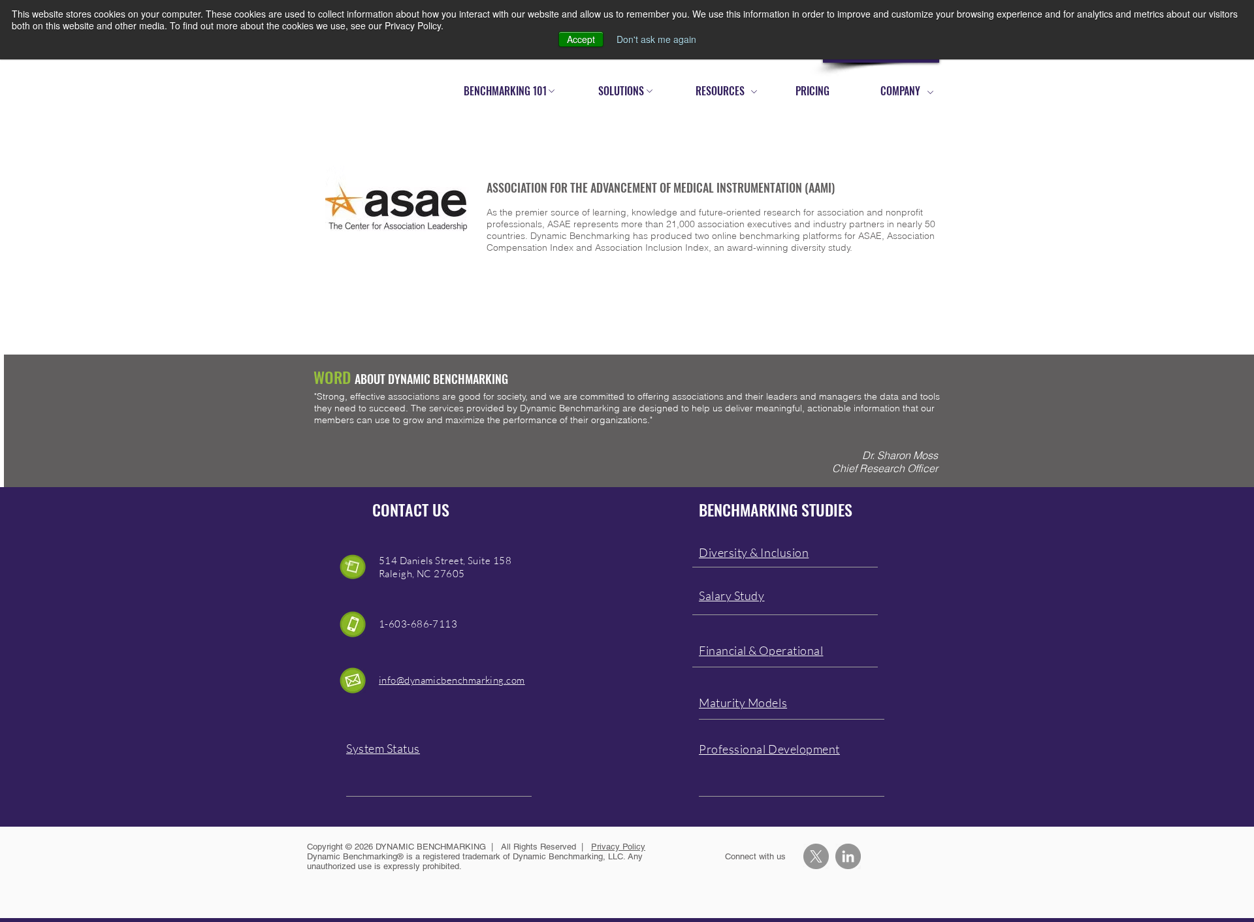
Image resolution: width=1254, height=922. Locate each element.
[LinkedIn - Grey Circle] (848, 856)
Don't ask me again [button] (656, 39)
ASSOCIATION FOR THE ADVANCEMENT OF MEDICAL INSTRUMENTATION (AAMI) (661, 187)
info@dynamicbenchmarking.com (452, 680)
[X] (816, 856)
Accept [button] (581, 39)
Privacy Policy (618, 846)
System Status (383, 748)
